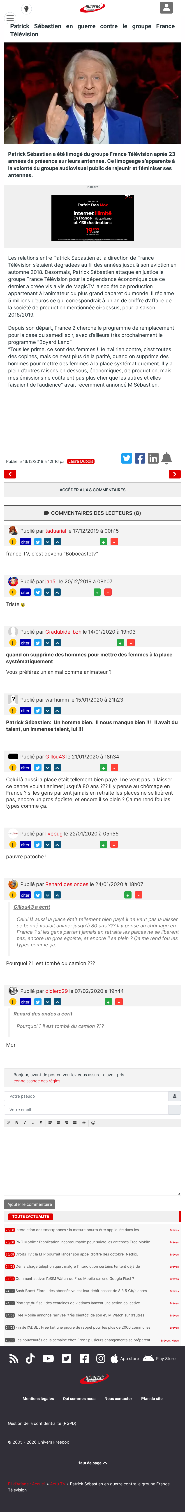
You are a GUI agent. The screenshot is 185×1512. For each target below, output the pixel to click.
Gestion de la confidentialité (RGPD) (42, 1423)
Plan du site (152, 1398)
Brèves (174, 1230)
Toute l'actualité (30, 1216)
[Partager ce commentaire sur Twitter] (38, 541)
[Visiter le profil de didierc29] (13, 990)
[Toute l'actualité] (169, 1216)
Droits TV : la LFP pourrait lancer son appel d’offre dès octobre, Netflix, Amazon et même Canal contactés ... (77, 1256)
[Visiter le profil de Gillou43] (13, 756)
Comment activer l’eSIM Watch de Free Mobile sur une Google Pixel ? (75, 1278)
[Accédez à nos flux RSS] (15, 1358)
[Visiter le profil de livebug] (13, 833)
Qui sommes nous (79, 1398)
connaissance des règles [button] (37, 1080)
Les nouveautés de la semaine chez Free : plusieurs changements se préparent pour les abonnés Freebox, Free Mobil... (83, 1342)
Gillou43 (55, 757)
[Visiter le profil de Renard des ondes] (13, 883)
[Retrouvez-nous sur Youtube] (49, 1358)
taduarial (56, 531)
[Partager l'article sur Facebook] (141, 461)
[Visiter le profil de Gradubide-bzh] (13, 631)
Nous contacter (118, 1398)
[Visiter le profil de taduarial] (13, 530)
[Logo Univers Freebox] (92, 8)
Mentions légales (38, 1398)
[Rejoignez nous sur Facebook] (86, 1358)
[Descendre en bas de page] (47, 541)
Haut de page (89, 1463)
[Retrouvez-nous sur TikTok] (31, 1358)
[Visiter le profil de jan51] (13, 581)
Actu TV (57, 1484)
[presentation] (8, 1123)
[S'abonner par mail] (167, 461)
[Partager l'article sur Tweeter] (128, 461)
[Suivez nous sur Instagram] (102, 1358)
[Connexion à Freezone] (166, 8)
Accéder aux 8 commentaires (93, 490)
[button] (8, 1123)
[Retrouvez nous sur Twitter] (67, 1358)
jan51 (52, 581)
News (175, 1340)
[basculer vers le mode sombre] (26, 9)
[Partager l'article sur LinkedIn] (154, 461)
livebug (54, 834)
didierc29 (57, 991)
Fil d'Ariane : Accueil (27, 1484)
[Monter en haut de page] (57, 541)
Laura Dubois (80, 461)
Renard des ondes (67, 884)
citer (25, 542)
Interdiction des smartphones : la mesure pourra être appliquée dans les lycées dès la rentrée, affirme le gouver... (77, 1232)
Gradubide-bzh (64, 632)
